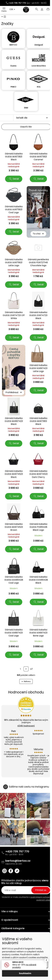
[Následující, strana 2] (26, 669)
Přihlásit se (40, 890)
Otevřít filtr (26, 126)
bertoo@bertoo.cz (17, 861)
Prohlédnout (11, 392)
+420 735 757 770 (17, 851)
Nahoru (27, 681)
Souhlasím (25, 973)
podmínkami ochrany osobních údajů (41, 898)
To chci (36, 233)
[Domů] (4, 16)
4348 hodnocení (26, 725)
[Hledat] (36, 9)
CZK (11, 9)
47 (31, 669)
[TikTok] (17, 871)
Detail (16, 178)
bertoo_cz (4, 871)
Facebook (11, 871)
